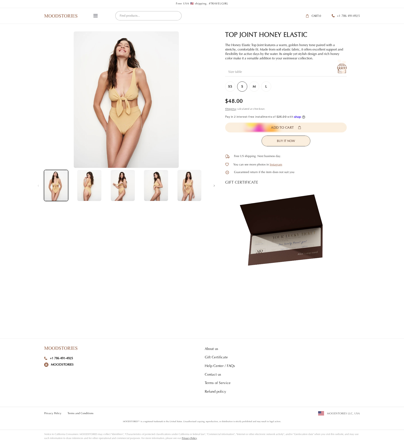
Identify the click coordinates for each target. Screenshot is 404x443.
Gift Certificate (216, 357)
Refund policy (215, 392)
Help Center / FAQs (220, 366)
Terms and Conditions (80, 413)
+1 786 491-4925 (61, 358)
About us (211, 349)
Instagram (276, 164)
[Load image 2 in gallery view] (89, 185)
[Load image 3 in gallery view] (123, 185)
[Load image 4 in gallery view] (156, 185)
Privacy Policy (52, 413)
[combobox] (148, 15)
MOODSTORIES (62, 364)
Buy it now (286, 141)
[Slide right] (214, 185)
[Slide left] (38, 185)
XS (230, 86)
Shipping (230, 109)
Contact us (213, 375)
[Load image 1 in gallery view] (56, 185)
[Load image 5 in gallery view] (189, 185)
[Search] (176, 16)
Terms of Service (218, 383)
